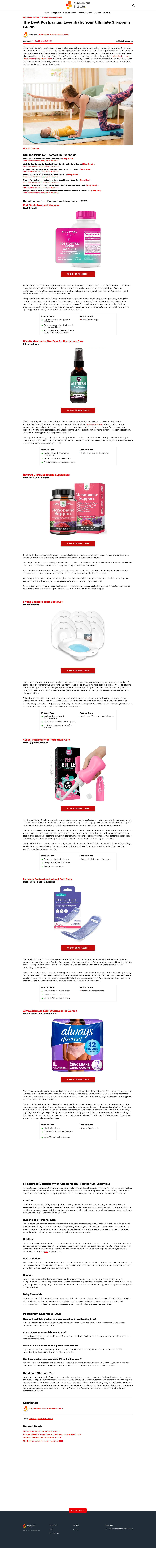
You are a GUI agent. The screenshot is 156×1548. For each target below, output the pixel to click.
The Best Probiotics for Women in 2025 (41, 1431)
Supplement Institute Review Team (54, 34)
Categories (55, 13)
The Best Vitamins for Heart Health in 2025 (43, 1441)
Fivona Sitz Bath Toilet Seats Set (42, 601)
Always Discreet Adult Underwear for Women (50, 1010)
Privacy (76, 1525)
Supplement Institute (31, 17)
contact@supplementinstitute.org (119, 1528)
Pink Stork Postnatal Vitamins (41, 205)
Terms (75, 1529)
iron (46, 1251)
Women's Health (69, 13)
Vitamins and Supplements (52, 17)
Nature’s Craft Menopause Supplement (46, 474)
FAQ (51, 1529)
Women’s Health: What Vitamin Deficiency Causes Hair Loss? (52, 1434)
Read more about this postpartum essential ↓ (41, 161)
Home (46, 13)
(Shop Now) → (68, 158)
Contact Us (54, 1533)
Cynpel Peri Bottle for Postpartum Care (46, 739)
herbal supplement (95, 424)
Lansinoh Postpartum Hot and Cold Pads (47, 879)
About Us (106, 13)
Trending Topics (84, 13)
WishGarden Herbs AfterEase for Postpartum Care (53, 341)
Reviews (97, 13)
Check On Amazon (77, 274)
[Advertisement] (78, 1162)
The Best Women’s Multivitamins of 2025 (42, 1438)
